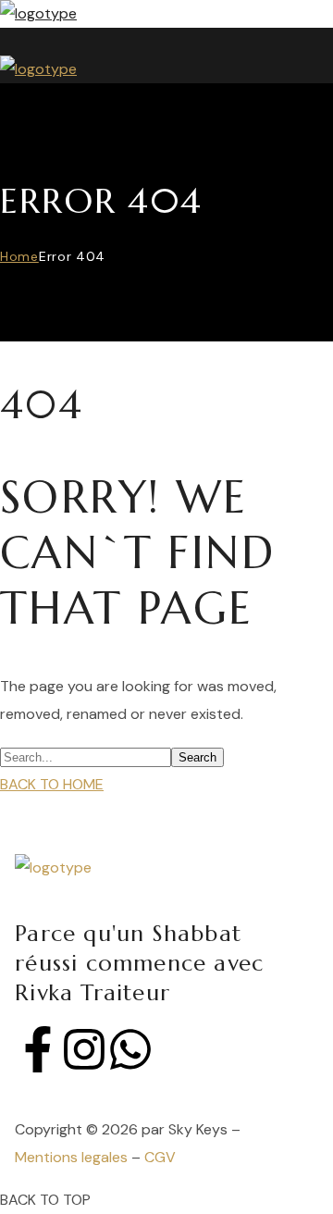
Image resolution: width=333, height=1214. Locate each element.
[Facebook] (38, 1049)
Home (19, 256)
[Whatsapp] (130, 1049)
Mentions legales (71, 1157)
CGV (160, 1157)
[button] (150, 785)
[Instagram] (84, 1049)
